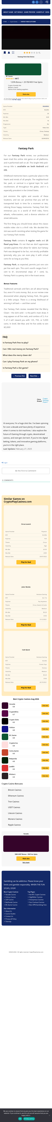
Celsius (12, 727)
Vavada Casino (10, 894)
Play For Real (26, 562)
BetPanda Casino (11, 902)
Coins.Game (14, 751)
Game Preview (29, 12)
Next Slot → (34, 376)
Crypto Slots (14, 720)
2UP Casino (9, 900)
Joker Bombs (26, 587)
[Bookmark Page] (5, 52)
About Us (8, 911)
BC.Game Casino (11, 905)
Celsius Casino (10, 897)
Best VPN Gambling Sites (38, 905)
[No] (49, 1115)
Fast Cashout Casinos (36, 902)
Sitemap (8, 921)
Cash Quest (26, 650)
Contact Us (9, 916)
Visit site (26, 94)
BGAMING (46, 106)
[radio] (24, 53)
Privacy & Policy (10, 919)
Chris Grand (39, 400)
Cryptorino (13, 743)
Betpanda (13, 758)
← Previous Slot (19, 376)
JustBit (11, 766)
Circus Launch (26, 524)
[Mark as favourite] (9, 52)
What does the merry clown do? (17, 355)
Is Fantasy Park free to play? (15, 342)
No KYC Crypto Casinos (37, 894)
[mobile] (46, 2)
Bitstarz (12, 774)
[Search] (33, 2)
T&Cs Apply (26, 862)
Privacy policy (29, 1119)
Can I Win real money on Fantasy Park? (21, 349)
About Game (8, 12)
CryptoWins (13, 712)
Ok (20, 1119)
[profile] (41, 2)
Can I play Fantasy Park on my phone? (20, 361)
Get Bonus (18, 12)
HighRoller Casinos (36, 897)
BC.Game (9, 76)
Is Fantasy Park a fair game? (15, 368)
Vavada (12, 704)
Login (5, 463)
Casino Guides (10, 914)
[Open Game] (13, 53)
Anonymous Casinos (36, 900)
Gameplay (40, 12)
